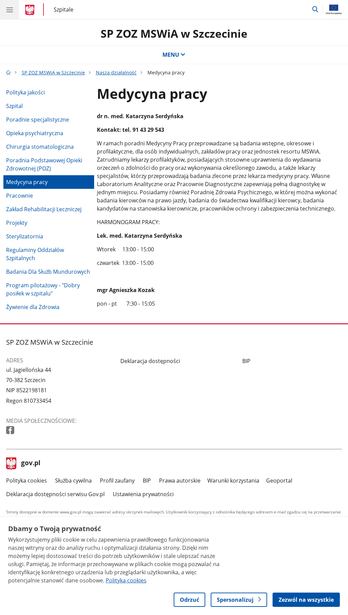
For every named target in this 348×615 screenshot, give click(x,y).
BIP (246, 361)
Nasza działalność (116, 72)
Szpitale (63, 9)
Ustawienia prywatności (143, 494)
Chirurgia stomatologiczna (40, 146)
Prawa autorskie (180, 480)
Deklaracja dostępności (150, 361)
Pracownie (19, 195)
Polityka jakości (25, 92)
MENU (170, 54)
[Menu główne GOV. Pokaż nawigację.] (9, 9)
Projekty (16, 223)
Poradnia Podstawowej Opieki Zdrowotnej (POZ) (44, 164)
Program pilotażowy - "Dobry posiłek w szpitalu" (43, 289)
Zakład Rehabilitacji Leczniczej (44, 209)
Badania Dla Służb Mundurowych (48, 271)
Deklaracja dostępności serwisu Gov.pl (55, 494)
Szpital (14, 106)
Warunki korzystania (233, 480)
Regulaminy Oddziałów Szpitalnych (35, 254)
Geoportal (279, 480)
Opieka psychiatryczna (34, 133)
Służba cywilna (73, 480)
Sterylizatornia (24, 236)
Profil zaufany (117, 480)
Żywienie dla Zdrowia (32, 307)
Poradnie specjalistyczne (37, 119)
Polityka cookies (26, 480)
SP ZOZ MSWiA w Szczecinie (174, 33)
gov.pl (30, 463)
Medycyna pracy (27, 182)
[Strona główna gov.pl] (30, 10)
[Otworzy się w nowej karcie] (11, 430)
